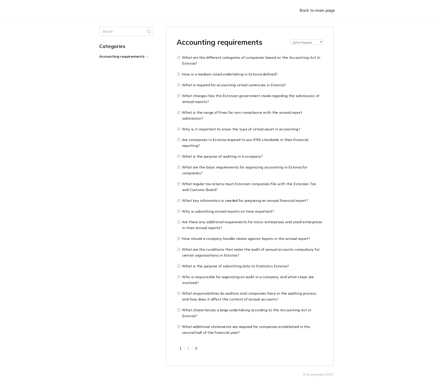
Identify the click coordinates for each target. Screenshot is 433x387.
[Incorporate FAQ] (119, 10)
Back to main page (317, 10)
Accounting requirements (122, 56)
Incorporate (315, 374)
